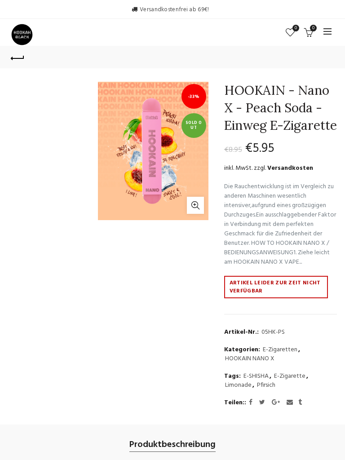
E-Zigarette (289, 376)
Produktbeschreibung (172, 445)
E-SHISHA (256, 376)
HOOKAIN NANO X (249, 358)
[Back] (17, 57)
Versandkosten (290, 168)
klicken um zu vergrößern (195, 205)
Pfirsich (266, 385)
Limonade (238, 385)
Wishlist (296, 28)
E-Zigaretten (280, 349)
